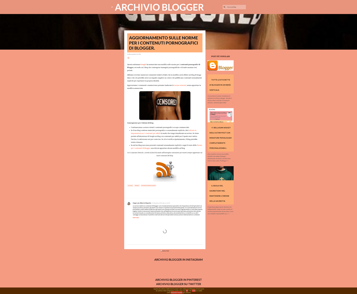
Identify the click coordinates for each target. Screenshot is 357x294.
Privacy (137, 185)
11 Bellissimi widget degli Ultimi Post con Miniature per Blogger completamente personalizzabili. (220, 138)
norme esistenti (180, 85)
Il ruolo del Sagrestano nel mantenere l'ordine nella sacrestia (219, 193)
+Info (193, 291)
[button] (128, 58)
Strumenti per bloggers (148, 185)
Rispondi (136, 217)
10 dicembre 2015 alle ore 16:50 (161, 203)
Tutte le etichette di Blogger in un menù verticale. (220, 85)
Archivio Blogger (159, 7)
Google (130, 185)
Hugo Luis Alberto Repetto (142, 203)
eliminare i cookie (176, 292)
